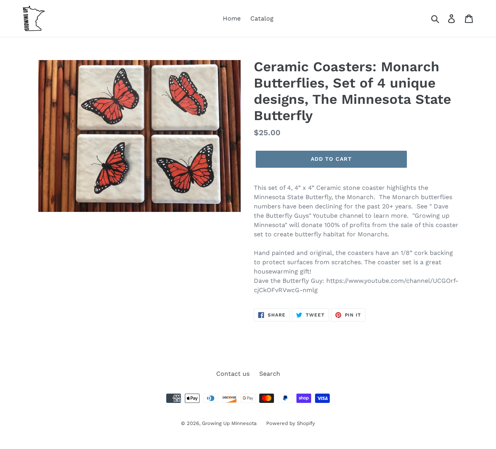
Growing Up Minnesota (229, 423)
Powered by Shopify (290, 423)
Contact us (233, 373)
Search (269, 373)
